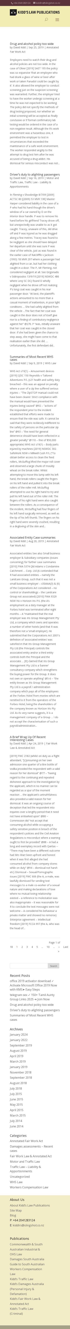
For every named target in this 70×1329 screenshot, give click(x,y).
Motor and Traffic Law (25, 1162)
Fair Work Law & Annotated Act (31, 1156)
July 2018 (16, 1088)
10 (48, 947)
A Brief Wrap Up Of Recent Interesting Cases (28, 738)
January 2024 (18, 1035)
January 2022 (18, 1040)
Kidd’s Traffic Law (21, 1279)
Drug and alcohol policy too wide (32, 44)
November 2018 (20, 1072)
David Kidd (19, 47)
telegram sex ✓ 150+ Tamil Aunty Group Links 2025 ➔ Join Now (32, 997)
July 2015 (16, 1094)
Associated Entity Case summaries (32, 538)
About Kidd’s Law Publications (30, 1205)
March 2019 (18, 1061)
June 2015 (16, 1099)
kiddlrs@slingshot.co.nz (28, 1225)
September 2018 (21, 1078)
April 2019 (16, 1056)
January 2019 (18, 1067)
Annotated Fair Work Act (26, 1141)
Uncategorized (20, 1177)
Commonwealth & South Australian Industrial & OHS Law (26, 1249)
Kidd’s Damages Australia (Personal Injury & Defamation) (27, 1289)
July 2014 (16, 1121)
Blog (13, 1215)
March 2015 (18, 1115)
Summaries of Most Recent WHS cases (31, 358)
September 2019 (21, 1045)
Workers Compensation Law (29, 1187)
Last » (63, 949)
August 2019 (18, 1051)
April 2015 (16, 1110)
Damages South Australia (27, 1259)
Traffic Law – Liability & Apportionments (25, 1169)
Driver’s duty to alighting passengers (35, 174)
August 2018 (18, 1083)
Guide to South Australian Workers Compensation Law (27, 1269)
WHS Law (50, 363)
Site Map (16, 1210)
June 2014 (16, 1126)
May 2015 (16, 1105)
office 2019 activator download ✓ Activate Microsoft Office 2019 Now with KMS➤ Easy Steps (33, 985)
